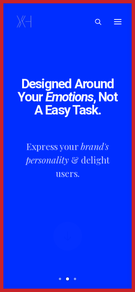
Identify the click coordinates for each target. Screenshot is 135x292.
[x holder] (24, 21)
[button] (117, 21)
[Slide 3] (75, 278)
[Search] (95, 21)
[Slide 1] (60, 278)
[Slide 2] (67, 278)
